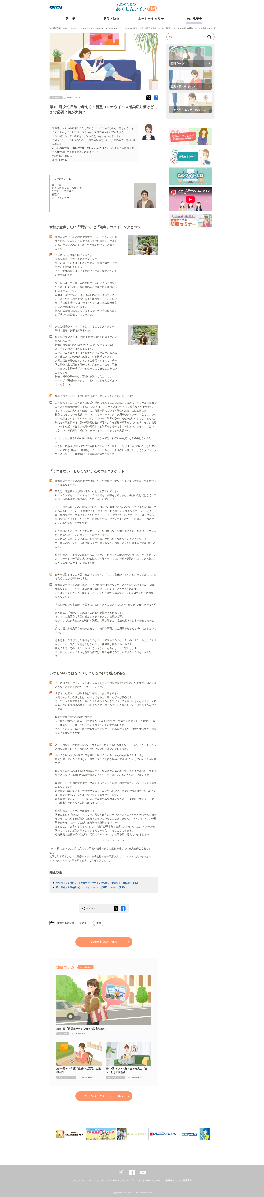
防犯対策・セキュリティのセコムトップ (70, 28)
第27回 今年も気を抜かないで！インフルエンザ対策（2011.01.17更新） (91, 887)
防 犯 (70, 18)
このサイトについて (82, 1180)
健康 (98, 923)
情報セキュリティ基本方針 (179, 1180)
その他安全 (194, 18)
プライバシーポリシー (149, 1180)
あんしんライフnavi (118, 28)
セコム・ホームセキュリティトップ (115, 1180)
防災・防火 (111, 18)
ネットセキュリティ (152, 18)
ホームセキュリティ (99, 28)
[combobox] (188, 37)
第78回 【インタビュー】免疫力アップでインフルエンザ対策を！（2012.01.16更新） (97, 883)
